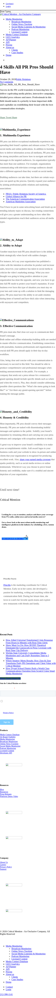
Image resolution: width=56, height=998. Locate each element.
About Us (4, 862)
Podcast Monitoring (8, 748)
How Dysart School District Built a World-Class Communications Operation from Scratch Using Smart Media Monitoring (30, 671)
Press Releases (5, 794)
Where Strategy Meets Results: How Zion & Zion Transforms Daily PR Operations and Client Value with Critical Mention (31, 663)
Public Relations (23, 79)
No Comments (6, 82)
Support (3, 869)
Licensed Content (7, 751)
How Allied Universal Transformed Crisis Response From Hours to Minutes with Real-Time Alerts (29, 641)
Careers (3, 865)
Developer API (6, 753)
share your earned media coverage (35, 459)
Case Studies (17, 979)
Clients (14, 977)
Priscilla (7, 585)
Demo (8, 982)
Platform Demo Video (9, 796)
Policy (9, 867)
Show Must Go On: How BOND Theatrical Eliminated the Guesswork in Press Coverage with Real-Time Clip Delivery (28, 648)
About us (10, 974)
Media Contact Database (10, 735)
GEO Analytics (13, 964)
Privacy (3, 867)
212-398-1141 (6, 994)
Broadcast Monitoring (9, 741)
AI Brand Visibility (8, 737)
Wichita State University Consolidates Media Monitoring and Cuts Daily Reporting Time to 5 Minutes (27, 655)
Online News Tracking (9, 744)
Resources (4, 792)
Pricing (9, 972)
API (7, 969)
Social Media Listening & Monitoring (28, 954)
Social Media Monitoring (10, 746)
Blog (2, 789)
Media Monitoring (7, 739)
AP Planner (11, 966)
